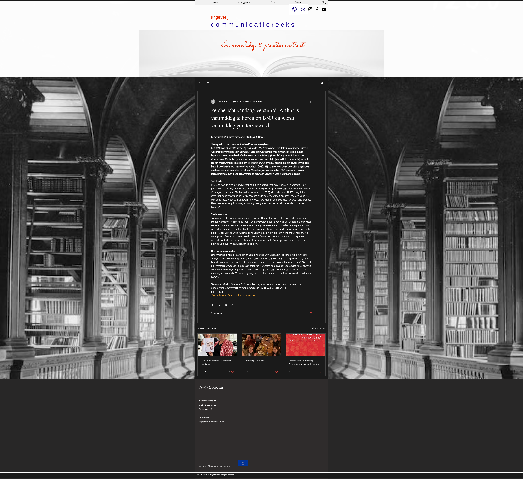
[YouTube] (323, 9)
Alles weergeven (319, 328)
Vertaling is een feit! (255, 360)
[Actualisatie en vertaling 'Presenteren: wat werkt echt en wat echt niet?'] (305, 345)
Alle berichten (203, 83)
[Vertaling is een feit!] (261, 345)
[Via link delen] (232, 304)
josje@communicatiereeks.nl (211, 422)
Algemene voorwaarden (219, 466)
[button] (322, 83)
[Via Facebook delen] (212, 304)
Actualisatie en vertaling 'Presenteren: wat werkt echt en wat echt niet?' (304, 362)
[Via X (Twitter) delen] (219, 304)
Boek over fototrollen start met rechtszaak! (216, 362)
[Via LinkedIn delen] (225, 304)
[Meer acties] (310, 101)
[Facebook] (317, 9)
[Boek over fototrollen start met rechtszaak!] (217, 345)
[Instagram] (310, 9)
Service (203, 466)
